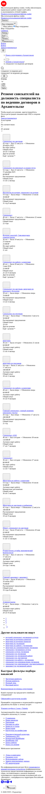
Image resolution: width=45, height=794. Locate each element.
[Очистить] (4, 76)
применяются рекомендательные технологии (20, 768)
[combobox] (11, 71)
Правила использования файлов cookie (16, 18)
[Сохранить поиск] (3, 85)
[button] (3, 43)
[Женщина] (6, 188)
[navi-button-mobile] (3, 50)
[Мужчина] (6, 137)
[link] (5, 38)
